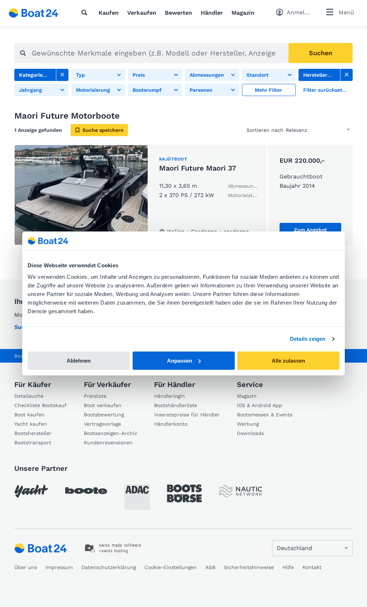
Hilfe (288, 567)
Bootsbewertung (104, 414)
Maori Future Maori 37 (197, 168)
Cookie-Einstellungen (170, 567)
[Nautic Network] (240, 491)
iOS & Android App (259, 405)
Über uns (25, 567)
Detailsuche (28, 396)
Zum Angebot (310, 230)
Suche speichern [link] (103, 130)
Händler (212, 12)
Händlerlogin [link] (169, 396)
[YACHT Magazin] (31, 491)
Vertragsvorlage (102, 424)
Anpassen (179, 361)
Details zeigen (307, 339)
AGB (210, 567)
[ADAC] (137, 497)
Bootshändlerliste (175, 405)
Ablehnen (79, 361)
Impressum (59, 567)
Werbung (248, 424)
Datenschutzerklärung (108, 567)
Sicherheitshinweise (249, 567)
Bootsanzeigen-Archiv (110, 433)
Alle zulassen (288, 361)
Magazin (243, 12)
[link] (62, 75)
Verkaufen (141, 12)
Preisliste (95, 396)
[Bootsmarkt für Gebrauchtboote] (33, 13)
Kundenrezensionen (108, 442)
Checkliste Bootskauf (40, 405)
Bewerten (178, 12)
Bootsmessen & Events (264, 414)
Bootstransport (32, 442)
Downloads (250, 433)
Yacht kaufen (30, 424)
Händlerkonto (170, 424)
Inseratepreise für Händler (187, 414)
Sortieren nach (265, 130)
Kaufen (109, 12)
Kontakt (311, 567)
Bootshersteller (33, 433)
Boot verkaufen (102, 405)
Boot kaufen (29, 414)
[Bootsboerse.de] (184, 493)
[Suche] (85, 12)
